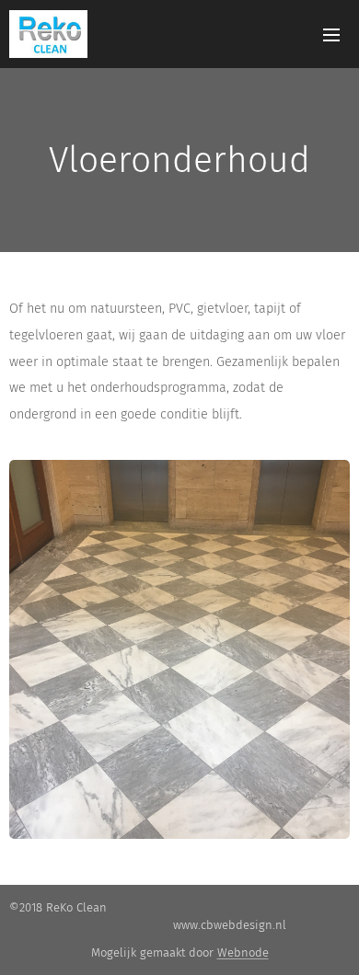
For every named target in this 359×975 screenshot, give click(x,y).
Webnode (243, 952)
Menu (331, 34)
